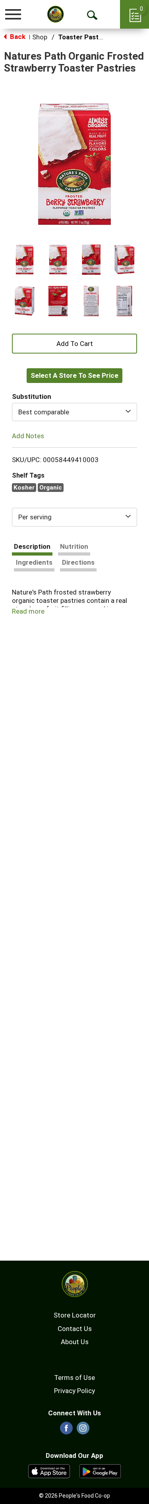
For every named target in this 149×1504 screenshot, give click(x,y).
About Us (75, 1342)
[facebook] (66, 1430)
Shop (39, 37)
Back (16, 37)
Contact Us (75, 1329)
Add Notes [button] (28, 435)
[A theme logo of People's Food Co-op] (55, 14)
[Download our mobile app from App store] (49, 1471)
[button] (24, 259)
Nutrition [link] (74, 546)
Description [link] (32, 546)
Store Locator (75, 1315)
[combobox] (74, 412)
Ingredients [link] (34, 562)
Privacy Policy (74, 1391)
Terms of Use (74, 1378)
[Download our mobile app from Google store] (100, 1471)
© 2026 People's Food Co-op (74, 1495)
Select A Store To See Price (74, 375)
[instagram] (83, 1430)
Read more (28, 611)
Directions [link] (78, 562)
